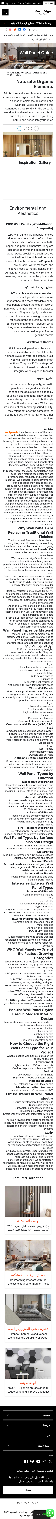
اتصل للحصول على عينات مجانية (33, 1470)
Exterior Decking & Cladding (30, 3)
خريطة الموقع (23, 1502)
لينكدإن (19, 29)
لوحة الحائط (49, 3)
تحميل (28, 1490)
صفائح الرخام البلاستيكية (22, 23)
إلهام (23, 35)
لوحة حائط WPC (44, 23)
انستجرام (10, 29)
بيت (51, 35)
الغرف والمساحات (11, 35)
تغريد (29, 29)
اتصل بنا (35, 1502)
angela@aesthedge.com (2, 4)
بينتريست (32, 1461)
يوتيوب (38, 1461)
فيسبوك (24, 29)
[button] (36, 128)
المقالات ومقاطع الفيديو (37, 35)
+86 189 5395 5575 (7, 4)
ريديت (14, 29)
